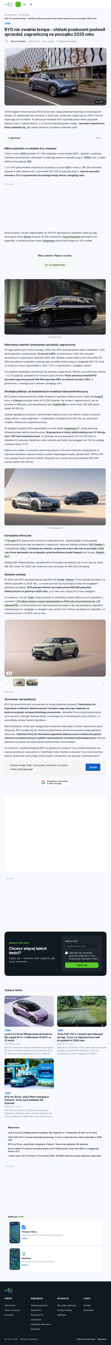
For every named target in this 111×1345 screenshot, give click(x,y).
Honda (60, 579)
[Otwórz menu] (31, 4)
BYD (23, 153)
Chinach (17, 400)
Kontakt (87, 1305)
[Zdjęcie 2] (32, 682)
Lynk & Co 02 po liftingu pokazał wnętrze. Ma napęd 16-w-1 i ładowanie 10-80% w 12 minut (28, 1037)
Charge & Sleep (64, 1310)
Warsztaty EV (37, 1315)
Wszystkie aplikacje (66, 1305)
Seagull (98, 396)
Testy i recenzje (12, 1310)
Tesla (31, 597)
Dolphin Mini (59, 404)
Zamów (93, 767)
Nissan (70, 579)
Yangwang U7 (71, 428)
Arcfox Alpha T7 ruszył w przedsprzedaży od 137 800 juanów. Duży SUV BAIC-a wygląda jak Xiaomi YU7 (53, 1150)
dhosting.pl (33, 1339)
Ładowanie (36, 1319)
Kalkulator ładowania (40, 1324)
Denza (27, 236)
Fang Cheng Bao (72, 236)
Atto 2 (23, 548)
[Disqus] (55, 832)
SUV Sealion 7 (97, 544)
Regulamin (102, 1339)
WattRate (61, 1315)
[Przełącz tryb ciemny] (24, 4)
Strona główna (10, 15)
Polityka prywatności (86, 1339)
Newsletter (89, 1310)
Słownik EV (36, 1310)
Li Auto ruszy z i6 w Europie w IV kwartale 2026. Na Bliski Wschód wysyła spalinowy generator (54, 1155)
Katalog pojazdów (39, 1305)
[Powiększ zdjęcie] (55, 307)
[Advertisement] (55, 205)
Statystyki (35, 1329)
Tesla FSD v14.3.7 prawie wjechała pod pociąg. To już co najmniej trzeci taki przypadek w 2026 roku (80, 1037)
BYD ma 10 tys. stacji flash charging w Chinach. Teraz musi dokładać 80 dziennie (26, 1100)
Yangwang (48, 240)
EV (29, 161)
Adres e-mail (71, 941)
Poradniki (9, 1315)
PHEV (87, 157)
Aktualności (24, 15)
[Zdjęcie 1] (19, 682)
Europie (11, 540)
